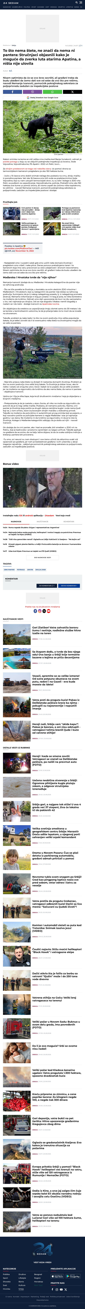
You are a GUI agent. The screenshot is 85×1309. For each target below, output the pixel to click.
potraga (21, 570)
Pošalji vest (44, 1297)
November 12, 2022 (24, 251)
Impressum (25, 1297)
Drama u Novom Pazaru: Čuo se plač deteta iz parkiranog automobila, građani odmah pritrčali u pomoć (55, 856)
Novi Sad (38, 1285)
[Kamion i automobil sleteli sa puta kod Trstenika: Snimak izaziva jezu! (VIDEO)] (17, 932)
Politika (27, 7)
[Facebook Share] (12, 92)
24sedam (49, 515)
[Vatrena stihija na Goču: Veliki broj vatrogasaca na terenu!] (17, 1004)
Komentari (69, 521)
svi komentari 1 (46, 586)
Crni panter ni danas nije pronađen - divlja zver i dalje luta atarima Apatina (30, 211)
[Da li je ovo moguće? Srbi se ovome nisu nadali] (17, 1052)
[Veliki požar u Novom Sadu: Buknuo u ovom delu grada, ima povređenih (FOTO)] (17, 1028)
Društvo (61, 7)
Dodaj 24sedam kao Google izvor (44, 98)
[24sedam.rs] (10, 3)
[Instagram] (39, 611)
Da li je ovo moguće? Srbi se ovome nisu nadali (54, 1047)
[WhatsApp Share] (52, 92)
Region (37, 1278)
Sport (33, 7)
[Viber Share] (32, 92)
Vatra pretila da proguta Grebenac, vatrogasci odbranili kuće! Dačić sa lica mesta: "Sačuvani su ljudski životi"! (57, 904)
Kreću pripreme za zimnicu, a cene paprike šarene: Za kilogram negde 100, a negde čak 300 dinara (54, 1097)
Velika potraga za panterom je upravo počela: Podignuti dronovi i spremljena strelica (30, 226)
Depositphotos (42, 1300)
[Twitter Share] (72, 92)
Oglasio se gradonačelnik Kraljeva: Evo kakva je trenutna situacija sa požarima (56, 1145)
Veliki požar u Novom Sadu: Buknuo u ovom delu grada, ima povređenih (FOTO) (56, 1024)
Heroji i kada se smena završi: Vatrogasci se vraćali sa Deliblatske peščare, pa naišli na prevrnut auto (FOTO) (54, 760)
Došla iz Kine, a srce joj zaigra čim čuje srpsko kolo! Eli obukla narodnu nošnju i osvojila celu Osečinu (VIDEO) (56, 1194)
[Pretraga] (76, 2)
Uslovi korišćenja (73, 1297)
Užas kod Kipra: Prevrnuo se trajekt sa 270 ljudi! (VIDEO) (32, 551)
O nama (9, 1297)
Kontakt (16, 1297)
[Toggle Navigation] (80, 2)
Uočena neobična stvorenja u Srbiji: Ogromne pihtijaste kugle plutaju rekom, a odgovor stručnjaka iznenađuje (54, 785)
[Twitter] (44, 611)
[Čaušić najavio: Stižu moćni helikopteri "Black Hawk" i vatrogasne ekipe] (17, 956)
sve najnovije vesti (42, 558)
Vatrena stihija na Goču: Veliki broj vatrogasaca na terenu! (54, 999)
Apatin (30, 570)
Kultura (22, 1285)
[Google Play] (73, 1276)
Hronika (53, 7)
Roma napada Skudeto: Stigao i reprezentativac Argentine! (34, 528)
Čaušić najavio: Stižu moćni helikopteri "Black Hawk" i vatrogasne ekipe (57, 951)
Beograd (38, 1274)
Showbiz (40, 7)
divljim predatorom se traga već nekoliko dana (28, 168)
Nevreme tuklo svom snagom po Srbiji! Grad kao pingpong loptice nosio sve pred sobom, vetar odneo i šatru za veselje (56, 881)
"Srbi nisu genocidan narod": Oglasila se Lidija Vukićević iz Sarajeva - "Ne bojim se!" (44, 539)
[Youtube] (48, 611)
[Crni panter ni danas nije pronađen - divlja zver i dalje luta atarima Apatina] (11, 213)
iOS (20, 515)
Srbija (14, 45)
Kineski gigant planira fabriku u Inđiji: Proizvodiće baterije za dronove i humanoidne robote (45, 545)
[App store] (57, 1276)
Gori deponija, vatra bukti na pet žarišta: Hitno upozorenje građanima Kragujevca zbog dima (55, 1121)
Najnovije (7, 7)
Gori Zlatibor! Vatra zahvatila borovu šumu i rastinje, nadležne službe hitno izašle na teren (56, 630)
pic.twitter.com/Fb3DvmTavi (18, 248)
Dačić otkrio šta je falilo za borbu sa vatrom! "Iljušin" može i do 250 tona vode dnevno (55, 976)
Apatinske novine (50, 304)
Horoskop (38, 1281)
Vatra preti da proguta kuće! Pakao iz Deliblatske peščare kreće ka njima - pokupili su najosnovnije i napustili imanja (55, 704)
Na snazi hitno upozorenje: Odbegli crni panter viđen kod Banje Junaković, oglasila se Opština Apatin (71, 226)
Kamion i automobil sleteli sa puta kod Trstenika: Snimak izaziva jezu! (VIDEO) (56, 928)
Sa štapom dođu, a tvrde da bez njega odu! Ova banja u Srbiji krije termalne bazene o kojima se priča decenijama (56, 654)
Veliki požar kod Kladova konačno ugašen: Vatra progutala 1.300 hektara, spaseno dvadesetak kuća (56, 1073)
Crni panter (9, 570)
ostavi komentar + (69, 586)
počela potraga (10, 161)
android (29, 515)
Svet (47, 7)
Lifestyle (69, 7)
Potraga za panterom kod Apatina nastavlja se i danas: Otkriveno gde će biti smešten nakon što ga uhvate (71, 211)
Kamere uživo (17, 7)
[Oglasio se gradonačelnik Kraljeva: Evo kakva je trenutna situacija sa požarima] (17, 1149)
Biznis (76, 7)
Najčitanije (42, 521)
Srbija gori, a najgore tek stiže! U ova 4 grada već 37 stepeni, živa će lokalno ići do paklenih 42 (56, 807)
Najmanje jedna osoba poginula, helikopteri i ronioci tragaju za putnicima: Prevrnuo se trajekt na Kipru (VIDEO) (45, 533)
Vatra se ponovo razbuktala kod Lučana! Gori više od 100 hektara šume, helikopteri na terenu (57, 1218)
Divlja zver (41, 570)
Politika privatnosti (57, 1297)
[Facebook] (35, 611)
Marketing (35, 1297)
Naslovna (6, 45)
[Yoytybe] (61, 1290)
